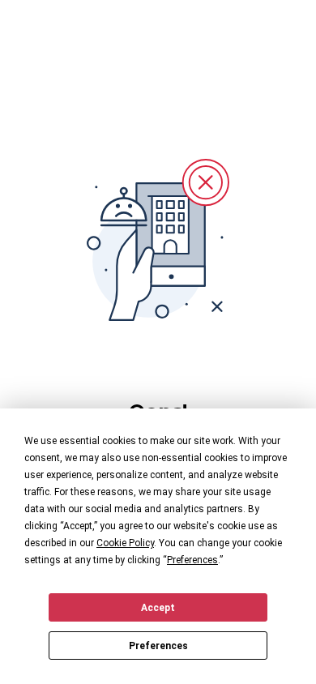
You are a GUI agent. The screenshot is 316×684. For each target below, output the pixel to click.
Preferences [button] (192, 560)
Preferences (158, 646)
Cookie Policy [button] (125, 543)
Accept (158, 607)
